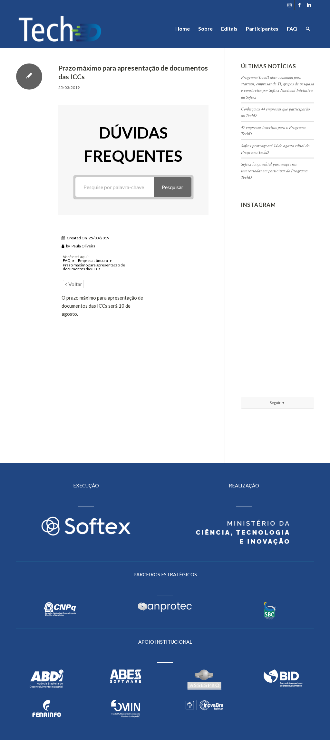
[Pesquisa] (308, 29)
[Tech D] (60, 29)
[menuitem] (182, 29)
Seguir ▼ (277, 402)
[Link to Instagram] (289, 5)
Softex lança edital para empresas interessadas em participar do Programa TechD (274, 170)
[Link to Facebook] (299, 5)
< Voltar (73, 284)
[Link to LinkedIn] (309, 5)
